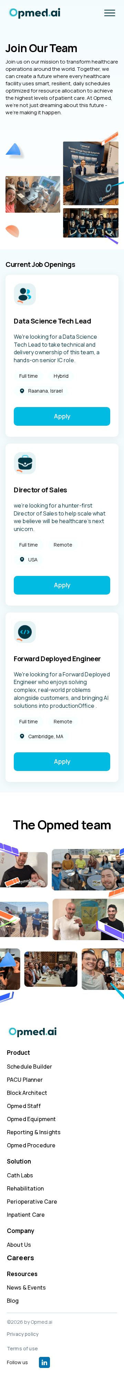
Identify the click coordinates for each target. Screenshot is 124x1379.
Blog (13, 1300)
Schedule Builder (29, 1066)
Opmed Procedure (31, 1145)
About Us (19, 1244)
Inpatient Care (26, 1214)
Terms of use (22, 1348)
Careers (20, 1257)
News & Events (26, 1287)
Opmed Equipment (31, 1119)
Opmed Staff (24, 1106)
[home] (30, 13)
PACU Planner (25, 1079)
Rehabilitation (25, 1188)
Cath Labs (20, 1175)
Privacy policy (23, 1334)
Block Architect (27, 1093)
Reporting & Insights (34, 1132)
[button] (109, 13)
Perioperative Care (32, 1201)
